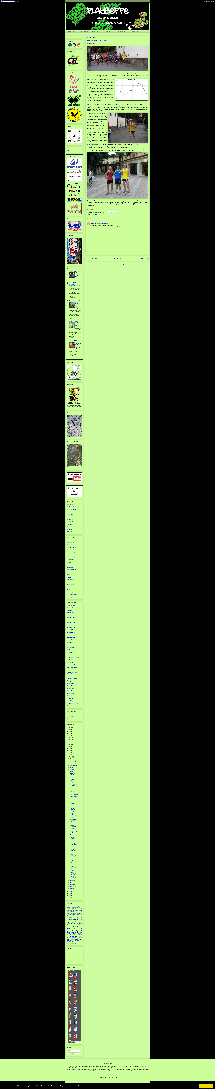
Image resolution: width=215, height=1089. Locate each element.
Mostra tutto (79, 357)
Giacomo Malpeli (71, 516)
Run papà (69, 681)
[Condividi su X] (112, 212)
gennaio (72, 888)
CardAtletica (70, 649)
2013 (70, 754)
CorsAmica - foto (71, 506)
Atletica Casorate (71, 622)
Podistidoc (69, 577)
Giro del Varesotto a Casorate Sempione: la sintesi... (73, 785)
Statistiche (69, 943)
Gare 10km (75, 906)
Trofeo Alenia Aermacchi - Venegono (73, 861)
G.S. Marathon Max (72, 664)
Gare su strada (75, 933)
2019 (70, 742)
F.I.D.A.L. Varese (71, 557)
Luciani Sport (70, 716)
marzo (71, 884)
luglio (71, 769)
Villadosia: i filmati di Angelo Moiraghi (72, 807)
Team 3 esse (70, 698)
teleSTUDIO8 (70, 531)
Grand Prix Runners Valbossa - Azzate (73, 850)
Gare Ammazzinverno (74, 921)
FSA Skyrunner (70, 559)
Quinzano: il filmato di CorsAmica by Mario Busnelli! (74, 867)
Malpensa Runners (71, 669)
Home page (117, 258)
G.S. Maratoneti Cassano (73, 667)
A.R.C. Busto (70, 607)
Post (70, 1051)
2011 (70, 891)
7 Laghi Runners (71, 605)
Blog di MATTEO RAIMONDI (73, 283)
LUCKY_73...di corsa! (74, 300)
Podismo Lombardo (71, 572)
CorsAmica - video (71, 509)
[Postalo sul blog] (110, 212)
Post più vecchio (143, 258)
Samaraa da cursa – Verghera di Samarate (73, 821)
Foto (80, 918)
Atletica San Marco (71, 642)
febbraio (72, 886)
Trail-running (70, 592)
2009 (70, 895)
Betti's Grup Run (71, 647)
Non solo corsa (72, 937)
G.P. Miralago (70, 659)
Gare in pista (73, 924)
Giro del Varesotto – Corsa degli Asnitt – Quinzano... (73, 875)
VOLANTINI (109, 32)
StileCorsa (69, 529)
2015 (70, 750)
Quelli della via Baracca (72, 678)
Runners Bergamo (71, 686)
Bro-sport (69, 719)
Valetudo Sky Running (72, 703)
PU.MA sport (70, 714)
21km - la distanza (73, 340)
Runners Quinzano (71, 690)
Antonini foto (70, 504)
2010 (70, 893)
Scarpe (68, 587)
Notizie (80, 937)
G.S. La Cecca (70, 662)
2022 (70, 735)
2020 (70, 740)
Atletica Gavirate (71, 632)
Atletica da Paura (71, 627)
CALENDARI (84, 32)
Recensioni (77, 940)
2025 (70, 729)
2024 (70, 731)
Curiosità (69, 916)
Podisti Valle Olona (71, 676)
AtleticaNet (69, 540)
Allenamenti (78, 910)
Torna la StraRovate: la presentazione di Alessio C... (74, 792)
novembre (72, 761)
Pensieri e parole (75, 939)
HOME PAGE (72, 32)
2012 (70, 757)
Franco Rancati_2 (71, 514)
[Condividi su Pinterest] (115, 212)
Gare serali (94, 214)
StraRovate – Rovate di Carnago (73, 775)
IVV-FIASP (79, 936)
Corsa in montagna (71, 547)
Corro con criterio (73, 321)
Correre (68, 544)
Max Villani (69, 524)
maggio (72, 880)
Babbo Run (74, 911)
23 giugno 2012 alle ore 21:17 (102, 223)
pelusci (93, 223)
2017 (70, 746)
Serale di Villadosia (73, 826)
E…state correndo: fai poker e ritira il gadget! (74, 830)
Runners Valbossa (71, 693)
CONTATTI (135, 32)
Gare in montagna (76, 907)
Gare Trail (69, 934)
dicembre (72, 758)
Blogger (115, 1077)
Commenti (79, 913)
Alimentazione (69, 910)
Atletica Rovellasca (71, 640)
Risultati (69, 941)
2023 (70, 733)
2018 (70, 744)
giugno (72, 771)
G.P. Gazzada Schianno (73, 657)
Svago (74, 943)
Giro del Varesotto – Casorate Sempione (73, 856)
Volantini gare (70, 597)
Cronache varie (74, 914)
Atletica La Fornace (71, 635)
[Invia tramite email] (108, 212)
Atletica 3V (69, 615)
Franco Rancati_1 (71, 511)
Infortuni (78, 934)
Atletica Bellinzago (71, 620)
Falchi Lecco (70, 654)
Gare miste (69, 906)
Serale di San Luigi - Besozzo (98, 40)
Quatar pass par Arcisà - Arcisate (73, 797)
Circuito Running (71, 652)
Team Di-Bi (69, 700)
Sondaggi (77, 941)
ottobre (72, 763)
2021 (70, 737)
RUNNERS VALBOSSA (74, 271)
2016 (70, 748)
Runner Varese (70, 683)
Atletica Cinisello (71, 625)
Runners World (70, 579)
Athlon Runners (70, 612)
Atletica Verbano (71, 645)
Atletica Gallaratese (72, 630)
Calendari (70, 913)
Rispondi (93, 229)
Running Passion (71, 582)
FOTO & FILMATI (122, 32)
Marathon (69, 562)
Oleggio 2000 (70, 567)
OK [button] (205, 1086)
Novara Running (71, 564)
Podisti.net (69, 526)
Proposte (69, 940)
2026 (70, 727)
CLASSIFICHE (96, 32)
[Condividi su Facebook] (113, 212)
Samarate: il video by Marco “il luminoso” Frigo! (73, 814)
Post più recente (92, 258)
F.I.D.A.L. (69, 554)
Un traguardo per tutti (72, 594)
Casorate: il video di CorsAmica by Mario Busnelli (74, 844)
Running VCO (70, 584)
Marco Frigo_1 (70, 519)
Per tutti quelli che (71, 569)
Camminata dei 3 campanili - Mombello (74, 779)
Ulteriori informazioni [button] (84, 1086)
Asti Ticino (69, 610)
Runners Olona (70, 688)
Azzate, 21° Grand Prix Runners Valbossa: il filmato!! (73, 837)
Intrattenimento (70, 936)
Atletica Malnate (71, 637)
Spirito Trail (69, 589)
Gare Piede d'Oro (74, 929)
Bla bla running (70, 542)
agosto (72, 767)
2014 (70, 752)
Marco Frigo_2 (70, 521)
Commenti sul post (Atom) (120, 264)
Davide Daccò (70, 549)
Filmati (69, 918)
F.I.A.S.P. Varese (71, 552)
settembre (72, 765)
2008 (70, 897)
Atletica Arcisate (71, 617)
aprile (71, 882)
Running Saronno (71, 695)
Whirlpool (69, 705)
